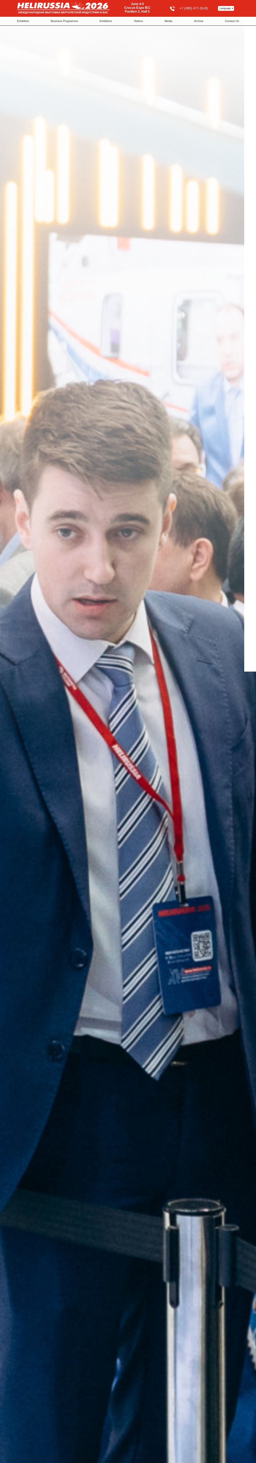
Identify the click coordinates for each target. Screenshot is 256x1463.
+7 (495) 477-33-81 (193, 8)
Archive (198, 21)
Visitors (138, 21)
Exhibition (23, 21)
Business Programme (64, 21)
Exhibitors (106, 21)
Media (168, 21)
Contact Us (232, 21)
